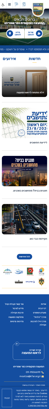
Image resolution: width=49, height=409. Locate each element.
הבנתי (7, 398)
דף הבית (42, 308)
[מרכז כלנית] (30, 271)
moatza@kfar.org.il (30, 376)
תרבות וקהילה (17, 312)
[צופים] (41, 281)
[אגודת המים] (30, 281)
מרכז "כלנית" (40, 317)
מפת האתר (40, 385)
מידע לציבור (17, 308)
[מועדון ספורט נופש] (7, 271)
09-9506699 (33, 372)
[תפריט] (9, 4)
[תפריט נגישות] (2, 4)
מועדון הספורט (39, 312)
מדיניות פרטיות (16, 321)
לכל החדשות (24, 256)
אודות (43, 304)
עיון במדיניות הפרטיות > (37, 405)
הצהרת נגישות (28, 385)
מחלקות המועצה (15, 317)
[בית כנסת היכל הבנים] (19, 281)
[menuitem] (36, 304)
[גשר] (19, 271)
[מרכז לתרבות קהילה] (41, 271)
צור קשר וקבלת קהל (14, 304)
